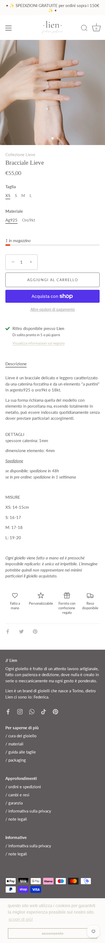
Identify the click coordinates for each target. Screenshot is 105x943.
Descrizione (16, 363)
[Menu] (9, 28)
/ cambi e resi (17, 794)
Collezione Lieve (20, 154)
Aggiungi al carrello (52, 280)
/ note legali (16, 819)
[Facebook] (8, 710)
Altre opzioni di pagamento (52, 309)
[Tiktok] (43, 710)
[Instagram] (20, 710)
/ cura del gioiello (21, 735)
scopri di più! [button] (21, 919)
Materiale (14, 211)
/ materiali (14, 743)
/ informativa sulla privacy (28, 810)
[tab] (18, 364)
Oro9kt (28, 220)
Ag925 (11, 220)
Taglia (10, 186)
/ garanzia (14, 802)
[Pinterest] (55, 710)
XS (7, 195)
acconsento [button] (53, 933)
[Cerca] (84, 29)
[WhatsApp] (31, 710)
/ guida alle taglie (20, 751)
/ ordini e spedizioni (23, 786)
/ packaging (15, 760)
